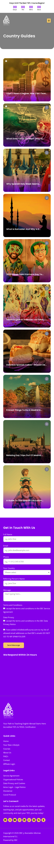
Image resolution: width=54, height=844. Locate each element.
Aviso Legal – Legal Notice (14, 787)
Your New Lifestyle (11, 745)
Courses (6, 748)
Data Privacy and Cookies (14, 783)
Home (6, 741)
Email (5, 545)
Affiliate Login (9, 764)
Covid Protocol (9, 794)
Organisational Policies (13, 779)
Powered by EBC (10, 840)
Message (7, 590)
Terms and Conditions (12, 605)
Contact (6, 760)
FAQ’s (5, 756)
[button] (49, 21)
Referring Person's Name (14, 578)
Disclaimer (7, 791)
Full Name (7, 534)
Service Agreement (11, 775)
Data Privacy (8, 617)
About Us (7, 752)
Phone (6, 557)
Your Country (9, 568)
